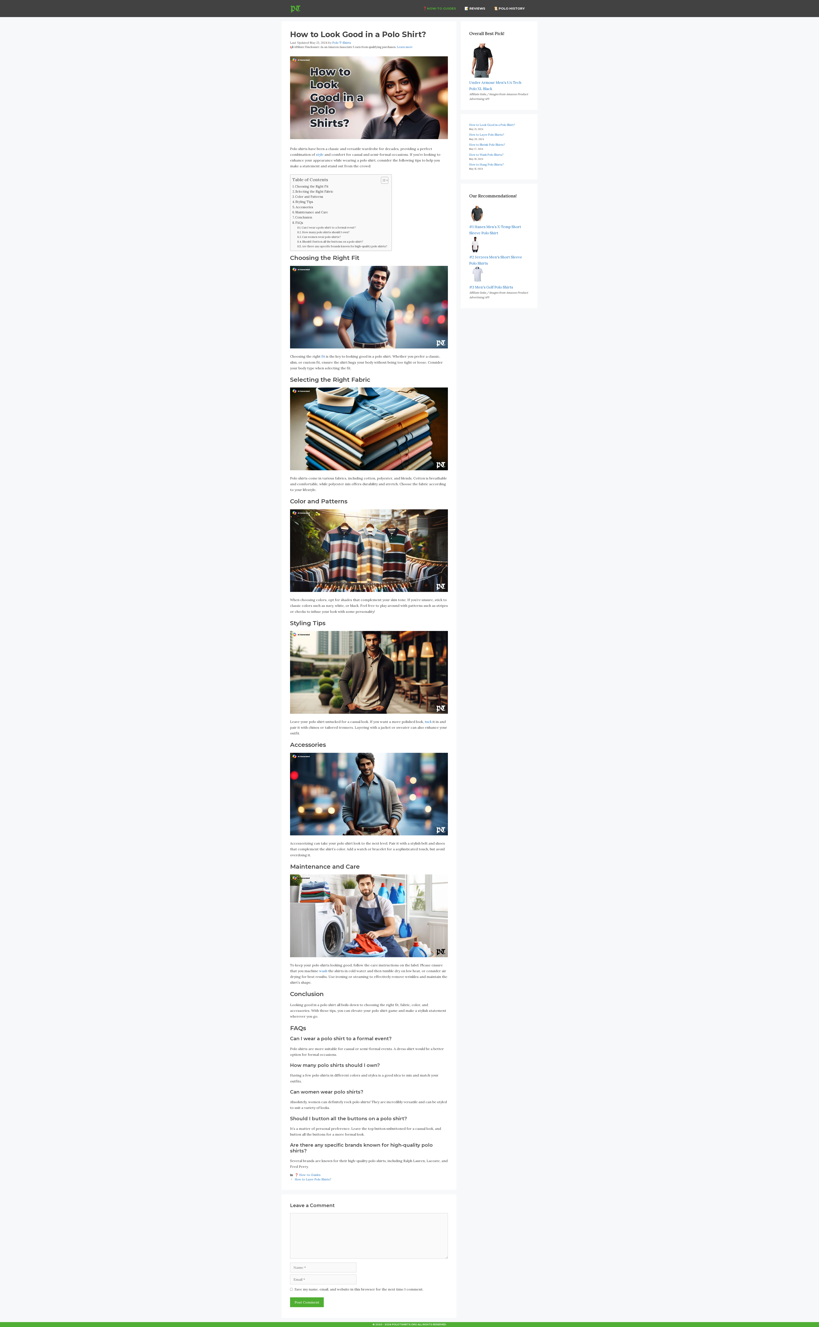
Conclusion (303, 217)
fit (323, 356)
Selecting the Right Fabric (314, 191)
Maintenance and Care (311, 212)
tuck (428, 722)
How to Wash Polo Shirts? (486, 155)
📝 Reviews (475, 8)
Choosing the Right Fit (311, 186)
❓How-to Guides (439, 8)
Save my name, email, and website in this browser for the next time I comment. (359, 1289)
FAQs (299, 223)
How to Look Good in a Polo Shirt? (492, 125)
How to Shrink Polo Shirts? (487, 145)
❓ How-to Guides (308, 1175)
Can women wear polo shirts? (321, 237)
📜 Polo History (509, 8)
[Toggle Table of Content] (382, 180)
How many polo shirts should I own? (326, 232)
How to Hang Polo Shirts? (486, 164)
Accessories (304, 207)
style (320, 154)
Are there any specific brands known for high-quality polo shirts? (344, 246)
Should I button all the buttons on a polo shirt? (332, 241)
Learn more (404, 47)
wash (323, 971)
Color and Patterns (309, 197)
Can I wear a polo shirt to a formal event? (329, 227)
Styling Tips (304, 202)
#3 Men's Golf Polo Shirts (491, 287)
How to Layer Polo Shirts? (313, 1179)
